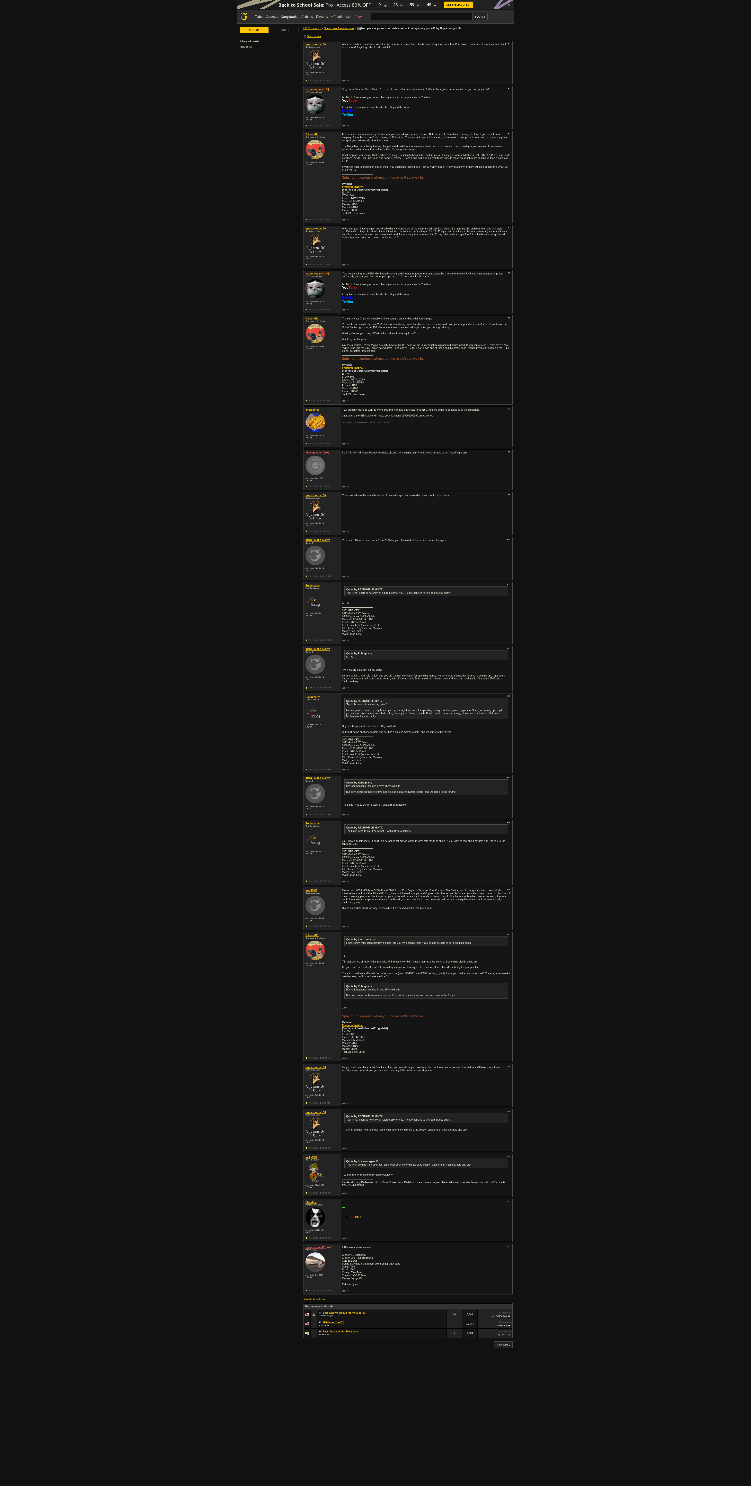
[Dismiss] (509, 5)
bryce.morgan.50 (315, 44)
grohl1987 (311, 890)
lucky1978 (311, 1157)
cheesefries (312, 409)
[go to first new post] (320, 1313)
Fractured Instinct (352, 186)
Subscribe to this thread (314, 1299)
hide (444, 1317)
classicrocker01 (314, 1247)
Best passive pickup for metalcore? (344, 1312)
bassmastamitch (315, 89)
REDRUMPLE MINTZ (317, 540)
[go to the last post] (509, 1316)
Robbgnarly (312, 585)
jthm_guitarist (313, 452)
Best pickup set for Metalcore (340, 1331)
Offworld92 (312, 134)
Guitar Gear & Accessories (339, 28)
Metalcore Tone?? (333, 1322)
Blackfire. (311, 1202)
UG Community (312, 28)
